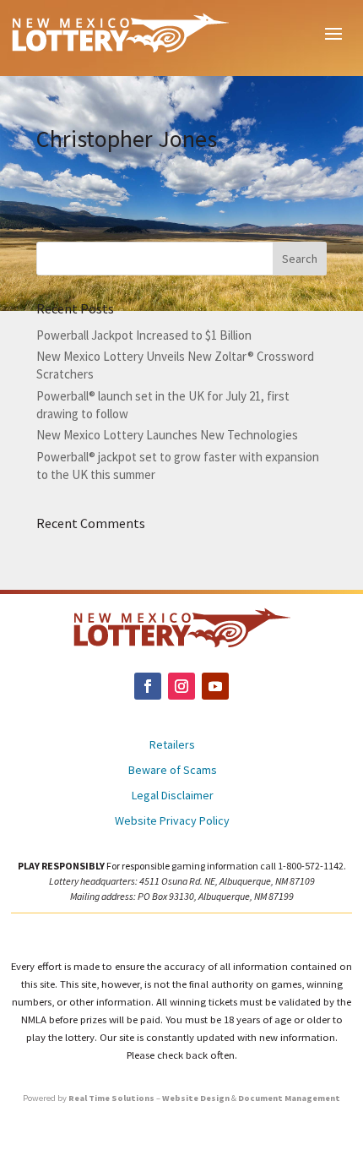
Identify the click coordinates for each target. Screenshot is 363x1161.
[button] (333, 32)
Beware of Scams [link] (172, 770)
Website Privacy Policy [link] (172, 821)
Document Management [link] (289, 1098)
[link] (120, 32)
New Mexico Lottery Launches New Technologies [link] (167, 435)
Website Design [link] (196, 1098)
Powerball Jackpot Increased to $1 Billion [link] (144, 335)
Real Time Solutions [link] (111, 1098)
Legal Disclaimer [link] (173, 796)
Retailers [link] (172, 745)
